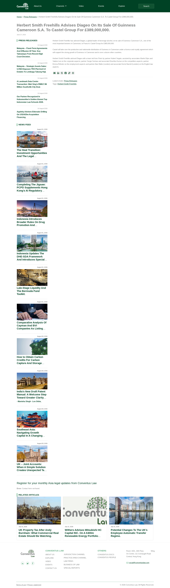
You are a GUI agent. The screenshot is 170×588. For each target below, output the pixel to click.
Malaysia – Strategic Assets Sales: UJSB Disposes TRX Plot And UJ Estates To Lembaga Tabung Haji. (32, 69)
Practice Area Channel (75, 558)
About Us (49, 554)
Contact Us (51, 568)
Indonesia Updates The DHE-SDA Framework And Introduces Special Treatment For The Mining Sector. (32, 259)
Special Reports (72, 568)
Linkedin (22, 563)
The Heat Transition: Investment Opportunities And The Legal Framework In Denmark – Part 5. (32, 156)
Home (19, 17)
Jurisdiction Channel (74, 554)
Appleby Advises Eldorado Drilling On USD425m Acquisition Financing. (32, 114)
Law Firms (68, 561)
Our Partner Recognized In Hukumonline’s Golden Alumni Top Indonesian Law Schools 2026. (32, 99)
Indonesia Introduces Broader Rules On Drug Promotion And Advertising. (31, 224)
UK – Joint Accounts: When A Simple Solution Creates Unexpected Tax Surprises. (31, 469)
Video (48, 561)
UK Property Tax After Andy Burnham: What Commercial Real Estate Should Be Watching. (39, 533)
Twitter (27, 563)
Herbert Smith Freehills (66, 84)
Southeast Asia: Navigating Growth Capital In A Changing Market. (29, 434)
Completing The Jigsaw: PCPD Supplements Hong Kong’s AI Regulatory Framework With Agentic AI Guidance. (32, 190)
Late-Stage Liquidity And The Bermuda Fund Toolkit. (31, 291)
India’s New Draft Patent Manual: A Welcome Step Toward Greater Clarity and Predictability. (31, 396)
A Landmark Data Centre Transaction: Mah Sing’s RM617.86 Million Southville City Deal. (32, 84)
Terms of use (21, 585)
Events (48, 565)
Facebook (32, 563)
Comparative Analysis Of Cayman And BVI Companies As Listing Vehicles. (31, 327)
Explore (49, 558)
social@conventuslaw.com (139, 563)
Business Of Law (71, 565)
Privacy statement (34, 585)
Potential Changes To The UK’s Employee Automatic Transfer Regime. (129, 533)
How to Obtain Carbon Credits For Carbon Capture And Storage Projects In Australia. (30, 362)
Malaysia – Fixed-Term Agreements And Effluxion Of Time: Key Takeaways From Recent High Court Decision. (32, 52)
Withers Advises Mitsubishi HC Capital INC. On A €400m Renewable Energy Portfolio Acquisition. (83, 535)
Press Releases (30, 17)
